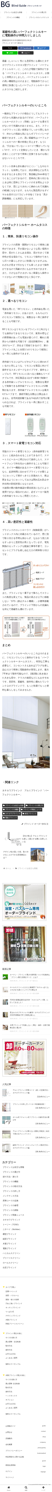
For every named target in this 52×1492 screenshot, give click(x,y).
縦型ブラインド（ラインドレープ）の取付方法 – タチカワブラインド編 (31, 1146)
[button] (25, 53)
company (43, 1442)
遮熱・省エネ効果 (12, 1300)
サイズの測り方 (11, 1338)
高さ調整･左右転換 (13, 1384)
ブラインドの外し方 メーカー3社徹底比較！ (29, 1104)
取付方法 (9, 1346)
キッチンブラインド (13, 1308)
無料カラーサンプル (13, 1364)
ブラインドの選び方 (35, 805)
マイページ (10, 1477)
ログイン (9, 1471)
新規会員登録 (11, 1465)
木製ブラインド (11, 1320)
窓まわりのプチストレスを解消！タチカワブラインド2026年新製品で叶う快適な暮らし (30, 1014)
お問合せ (9, 1432)
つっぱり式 (10, 1312)
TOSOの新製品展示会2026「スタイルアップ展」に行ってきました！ (29, 1001)
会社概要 (9, 1444)
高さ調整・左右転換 (13, 1342)
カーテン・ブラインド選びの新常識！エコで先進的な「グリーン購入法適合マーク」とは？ (30, 976)
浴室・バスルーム (12, 1295)
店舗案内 (9, 1438)
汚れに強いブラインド (14, 1303)
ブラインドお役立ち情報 (14, 805)
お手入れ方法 (11, 1354)
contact (43, 1431)
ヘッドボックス (11, 1396)
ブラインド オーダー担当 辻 (12, 43)
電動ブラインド (11, 818)
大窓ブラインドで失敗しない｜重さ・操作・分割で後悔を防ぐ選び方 (30, 1026)
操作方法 (9, 1350)
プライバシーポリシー (14, 1451)
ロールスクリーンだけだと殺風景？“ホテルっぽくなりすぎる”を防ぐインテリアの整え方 (29, 988)
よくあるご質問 (11, 1358)
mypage (43, 1471)
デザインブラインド (13, 1316)
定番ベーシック (11, 1291)
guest (44, 1460)
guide (44, 1425)
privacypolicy (42, 1447)
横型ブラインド (30, 814)
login (44, 1466)
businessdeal (41, 1453)
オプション (10, 1400)
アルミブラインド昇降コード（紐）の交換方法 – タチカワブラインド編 (31, 1091)
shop (44, 1436)
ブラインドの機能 (12, 810)
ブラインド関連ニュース (32, 810)
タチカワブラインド (12, 814)
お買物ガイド (11, 1426)
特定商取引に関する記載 (15, 1457)
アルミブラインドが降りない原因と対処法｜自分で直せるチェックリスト (31, 1132)
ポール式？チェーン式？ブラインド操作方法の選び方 (31, 1118)
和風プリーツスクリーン (15, 1324)
